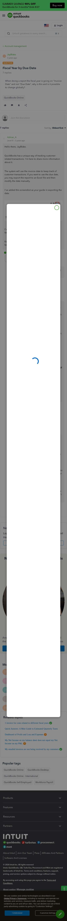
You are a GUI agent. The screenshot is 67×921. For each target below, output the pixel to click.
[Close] (57, 208)
